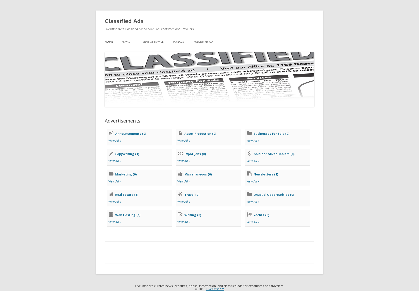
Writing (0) (192, 215)
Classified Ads (124, 21)
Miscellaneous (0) (198, 174)
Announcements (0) (130, 133)
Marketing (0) (126, 174)
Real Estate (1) (126, 195)
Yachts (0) (261, 215)
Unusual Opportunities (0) (274, 195)
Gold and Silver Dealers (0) (274, 154)
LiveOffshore (215, 289)
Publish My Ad (203, 42)
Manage (178, 42)
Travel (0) (191, 195)
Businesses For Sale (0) (271, 133)
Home (109, 42)
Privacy (127, 42)
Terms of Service (152, 42)
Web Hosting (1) (128, 215)
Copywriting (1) (127, 154)
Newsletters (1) (266, 174)
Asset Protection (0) (200, 133)
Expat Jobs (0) (195, 154)
